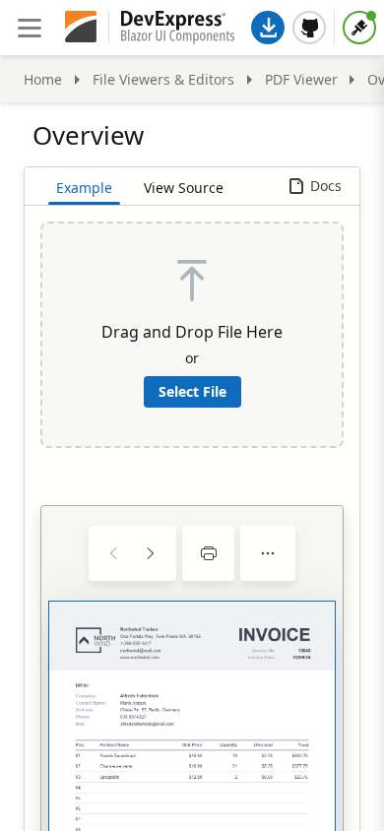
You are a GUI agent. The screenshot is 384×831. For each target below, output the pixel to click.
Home (43, 79)
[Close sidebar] (29, 27)
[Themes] (359, 27)
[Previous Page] (114, 553)
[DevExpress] (80, 27)
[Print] (208, 553)
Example (84, 187)
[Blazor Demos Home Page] (177, 27)
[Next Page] (149, 553)
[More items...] (267, 553)
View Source (184, 187)
